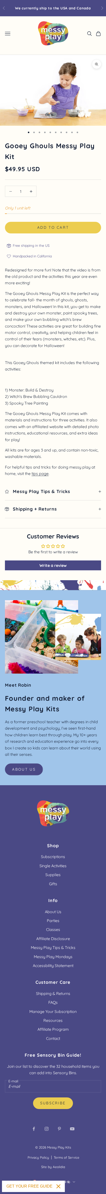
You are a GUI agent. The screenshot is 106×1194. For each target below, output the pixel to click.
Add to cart (53, 227)
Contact (53, 1038)
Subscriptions (53, 856)
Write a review (53, 565)
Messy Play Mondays (53, 956)
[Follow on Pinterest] (59, 1128)
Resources (53, 1020)
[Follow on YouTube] (72, 1128)
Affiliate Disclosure (53, 938)
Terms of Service (66, 1157)
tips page (40, 473)
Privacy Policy (38, 1157)
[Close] (58, 1186)
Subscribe (53, 1103)
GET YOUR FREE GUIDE (29, 1186)
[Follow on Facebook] (33, 1128)
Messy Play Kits (59, 1147)
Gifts (53, 883)
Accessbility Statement (53, 965)
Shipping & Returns (53, 993)
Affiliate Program (53, 1029)
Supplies (53, 874)
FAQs (53, 1002)
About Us (24, 769)
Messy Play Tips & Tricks (53, 947)
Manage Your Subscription (53, 1011)
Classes (53, 929)
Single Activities (53, 865)
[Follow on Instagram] (46, 1128)
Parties (53, 920)
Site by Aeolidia (53, 1167)
